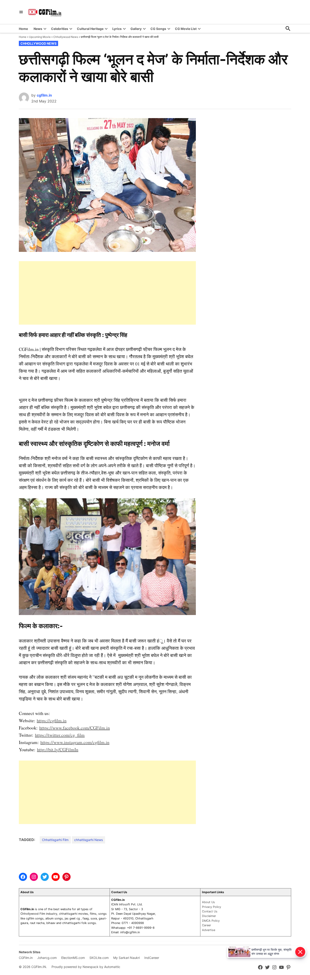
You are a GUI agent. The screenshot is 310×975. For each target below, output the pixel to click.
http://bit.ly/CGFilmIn (57, 749)
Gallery (136, 29)
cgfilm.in (44, 95)
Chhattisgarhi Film (55, 840)
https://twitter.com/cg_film (60, 735)
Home (23, 29)
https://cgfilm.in (51, 720)
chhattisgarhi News (88, 840)
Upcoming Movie (40, 37)
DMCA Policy (211, 920)
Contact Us (209, 911)
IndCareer (151, 958)
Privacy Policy (211, 907)
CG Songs (158, 29)
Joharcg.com (47, 958)
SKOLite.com (99, 958)
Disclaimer (209, 916)
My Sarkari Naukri (126, 958)
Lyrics (117, 29)
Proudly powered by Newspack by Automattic (86, 967)
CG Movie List (186, 29)
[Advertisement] (107, 293)
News (38, 29)
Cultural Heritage (90, 29)
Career (206, 925)
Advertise (208, 930)
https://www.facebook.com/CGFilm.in (74, 728)
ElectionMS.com (73, 958)
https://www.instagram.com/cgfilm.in (74, 742)
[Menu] (21, 12)
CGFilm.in (26, 958)
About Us (208, 902)
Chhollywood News (65, 37)
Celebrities (59, 29)
